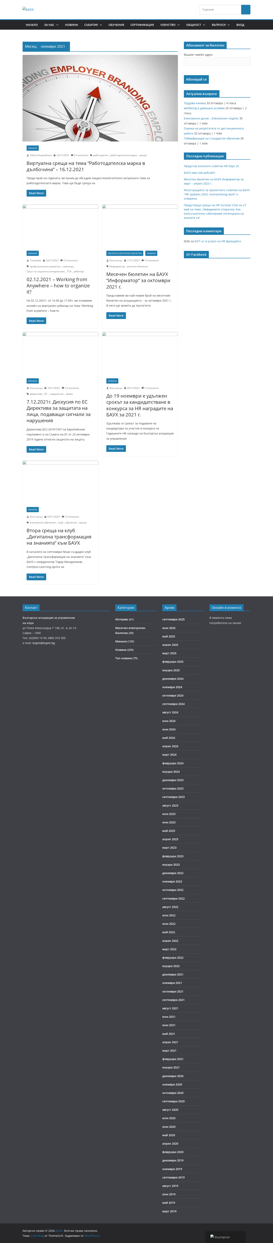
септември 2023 (173, 797)
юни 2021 (168, 1025)
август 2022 (170, 907)
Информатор (117, 266)
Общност (193, 25)
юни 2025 (168, 628)
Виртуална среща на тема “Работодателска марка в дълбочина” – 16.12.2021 (86, 166)
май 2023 (168, 831)
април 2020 (170, 1143)
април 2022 (170, 941)
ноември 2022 (172, 881)
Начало (32, 25)
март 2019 (169, 1211)
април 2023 (170, 839)
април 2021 (170, 1042)
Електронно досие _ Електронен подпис (211, 118)
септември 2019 (173, 1177)
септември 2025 (173, 619)
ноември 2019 (172, 1169)
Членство (167, 25)
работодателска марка (123, 155)
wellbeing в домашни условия (204, 108)
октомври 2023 (172, 788)
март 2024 (169, 754)
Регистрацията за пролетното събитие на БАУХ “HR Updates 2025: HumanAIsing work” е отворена (217, 194)
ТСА (69, 271)
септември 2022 (173, 898)
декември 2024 (172, 679)
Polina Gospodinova (41, 155)
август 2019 (170, 1186)
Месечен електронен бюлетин (125, 253)
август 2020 (170, 1110)
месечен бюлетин (137, 266)
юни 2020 (168, 1127)
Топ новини (123, 658)
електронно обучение (43, 522)
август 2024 (170, 712)
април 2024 (170, 746)
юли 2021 (168, 1017)
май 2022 (168, 932)
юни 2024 (168, 729)
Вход (240, 25)
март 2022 (169, 949)
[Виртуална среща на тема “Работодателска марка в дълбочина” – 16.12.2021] (100, 98)
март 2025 (169, 653)
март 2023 (169, 847)
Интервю (121, 619)
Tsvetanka (35, 260)
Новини (71, 25)
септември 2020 (173, 1101)
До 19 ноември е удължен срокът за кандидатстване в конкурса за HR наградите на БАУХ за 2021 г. (139, 405)
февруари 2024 (172, 763)
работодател (100, 155)
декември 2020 (172, 1076)
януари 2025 (171, 670)
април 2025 (170, 645)
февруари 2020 (172, 1152)
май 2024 (168, 738)
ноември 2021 (172, 983)
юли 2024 (168, 721)
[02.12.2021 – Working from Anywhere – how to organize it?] (60, 226)
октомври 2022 (172, 890)
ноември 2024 (172, 687)
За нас (49, 25)
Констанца (116, 260)
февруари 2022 (172, 957)
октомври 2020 (172, 1093)
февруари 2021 (172, 1059)
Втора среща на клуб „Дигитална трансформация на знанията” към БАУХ (59, 536)
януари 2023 (171, 864)
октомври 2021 (172, 991)
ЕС (46, 394)
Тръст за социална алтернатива (46, 271)
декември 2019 (172, 1160)
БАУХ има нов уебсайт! (199, 173)
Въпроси (219, 25)
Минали (32, 148)
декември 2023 (172, 780)
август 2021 (170, 1008)
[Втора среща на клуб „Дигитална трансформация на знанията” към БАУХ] (60, 482)
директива (36, 394)
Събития (91, 25)
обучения (71, 522)
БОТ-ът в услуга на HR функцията (218, 241)
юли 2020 (168, 1118)
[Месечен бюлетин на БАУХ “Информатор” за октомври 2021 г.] (140, 226)
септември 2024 (173, 704)
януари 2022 (171, 966)
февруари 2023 (172, 856)
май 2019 (168, 1203)
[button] (56, 25)
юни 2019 (168, 1194)
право (69, 394)
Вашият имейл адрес (198, 55)
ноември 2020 (172, 1084)
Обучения (116, 25)
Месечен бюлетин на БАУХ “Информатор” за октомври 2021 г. (138, 280)
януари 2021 (171, 1067)
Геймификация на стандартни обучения (212, 138)
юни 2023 (168, 822)
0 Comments (81, 155)
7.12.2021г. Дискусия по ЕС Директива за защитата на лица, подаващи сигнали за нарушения (59, 411)
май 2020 (168, 1135)
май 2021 (168, 1034)
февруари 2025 (172, 661)
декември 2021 (172, 974)
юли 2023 (168, 814)
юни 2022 (168, 924)
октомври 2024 (172, 695)
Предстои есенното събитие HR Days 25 (211, 166)
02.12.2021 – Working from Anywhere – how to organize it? (58, 285)
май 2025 (168, 636)
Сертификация (142, 25)
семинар (68, 266)
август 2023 (170, 805)
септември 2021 (173, 1000)
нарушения (57, 394)
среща (143, 155)
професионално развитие (45, 266)
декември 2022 (172, 873)
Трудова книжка (195, 103)
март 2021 (169, 1050)
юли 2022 (168, 915)
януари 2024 (171, 771)
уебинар (79, 271)
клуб (60, 522)
